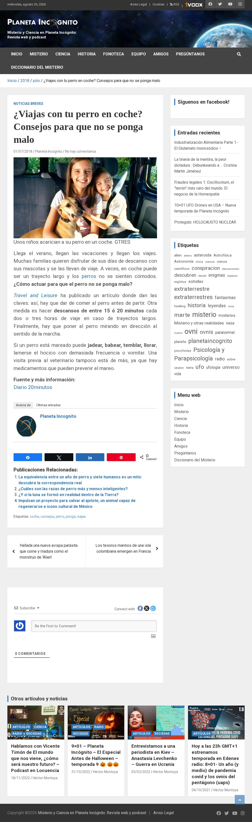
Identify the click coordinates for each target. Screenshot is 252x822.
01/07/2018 (23, 151)
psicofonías (182, 351)
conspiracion (206, 268)
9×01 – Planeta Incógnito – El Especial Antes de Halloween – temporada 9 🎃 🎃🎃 (96, 755)
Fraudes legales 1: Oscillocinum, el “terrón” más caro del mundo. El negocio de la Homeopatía (204, 188)
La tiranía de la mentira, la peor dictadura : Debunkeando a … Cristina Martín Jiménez (205, 165)
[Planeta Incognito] (26, 418)
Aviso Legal (138, 4)
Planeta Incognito (48, 151)
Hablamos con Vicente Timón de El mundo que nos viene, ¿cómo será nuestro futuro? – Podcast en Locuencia (35, 758)
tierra (189, 368)
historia (197, 305)
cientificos (181, 269)
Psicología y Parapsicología (199, 354)
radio (220, 358)
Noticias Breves (28, 104)
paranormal (225, 332)
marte (182, 315)
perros (89, 276)
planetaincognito (210, 341)
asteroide (202, 255)
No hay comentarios (80, 151)
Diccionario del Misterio (37, 67)
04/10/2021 (201, 790)
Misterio (39, 54)
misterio (204, 315)
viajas (81, 516)
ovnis (206, 332)
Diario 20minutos (33, 387)
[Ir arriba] (240, 800)
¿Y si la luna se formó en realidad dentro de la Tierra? (68, 494)
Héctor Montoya (45, 778)
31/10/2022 (80, 772)
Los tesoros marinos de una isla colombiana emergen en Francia (123, 548)
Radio (17, 733)
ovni (191, 331)
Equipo (138, 54)
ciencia (210, 261)
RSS (176, 4)
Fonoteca (113, 54)
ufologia (213, 367)
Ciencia (62, 54)
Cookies (158, 4)
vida (177, 374)
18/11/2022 (20, 778)
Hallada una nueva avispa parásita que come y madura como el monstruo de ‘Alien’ (49, 551)
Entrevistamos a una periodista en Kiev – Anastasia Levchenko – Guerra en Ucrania (154, 755)
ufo (200, 367)
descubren (185, 275)
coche (34, 516)
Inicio (16, 54)
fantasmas (225, 297)
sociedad (33, 733)
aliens (188, 255)
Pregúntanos (190, 54)
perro (60, 516)
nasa (230, 323)
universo (230, 367)
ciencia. (222, 261)
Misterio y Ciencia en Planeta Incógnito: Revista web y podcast (42, 35)
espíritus (180, 282)
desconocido (230, 269)
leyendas (217, 305)
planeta (180, 341)
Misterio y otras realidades (199, 323)
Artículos (21, 727)
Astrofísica (223, 255)
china (199, 261)
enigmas (216, 275)
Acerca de (23, 405)
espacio (232, 275)
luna (231, 306)
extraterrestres (193, 297)
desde (202, 275)
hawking (180, 306)
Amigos (161, 54)
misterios (227, 315)
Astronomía (183, 261)
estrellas (196, 281)
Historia (87, 54)
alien (178, 255)
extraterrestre (191, 289)
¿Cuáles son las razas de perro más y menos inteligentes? (73, 488)
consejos (47, 516)
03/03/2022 (140, 772)
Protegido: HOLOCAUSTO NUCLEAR (205, 222)
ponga (71, 516)
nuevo (178, 333)
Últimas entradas (48, 405)
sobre (231, 359)
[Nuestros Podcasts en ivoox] (194, 5)
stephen (179, 368)
